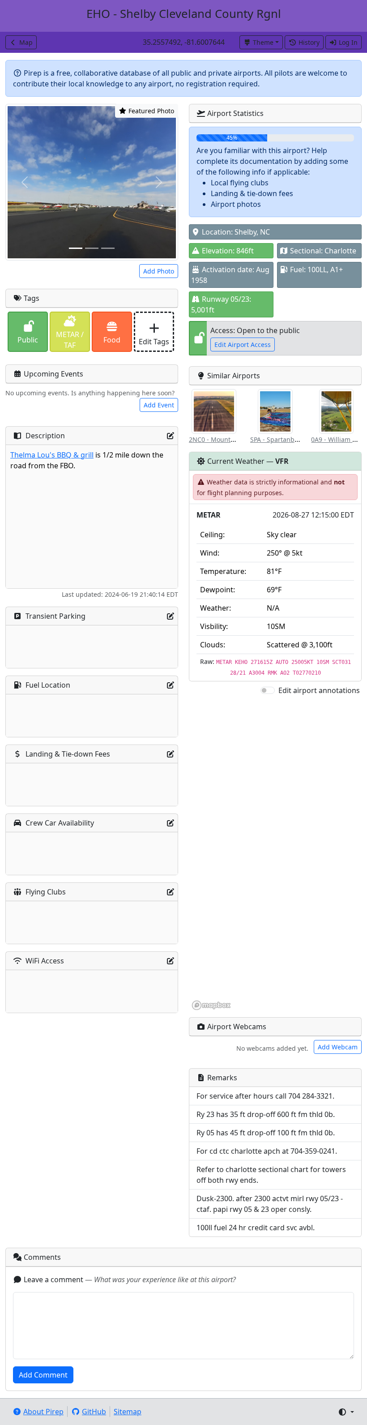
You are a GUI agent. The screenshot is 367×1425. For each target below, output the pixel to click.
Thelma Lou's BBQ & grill (52, 455)
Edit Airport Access (242, 344)
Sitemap (127, 1411)
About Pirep (43, 1411)
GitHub (94, 1411)
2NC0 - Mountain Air (219, 439)
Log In (348, 42)
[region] (275, 853)
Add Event (159, 405)
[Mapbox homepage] (211, 1005)
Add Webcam (338, 1047)
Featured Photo (150, 111)
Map (26, 42)
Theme (263, 42)
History (309, 42)
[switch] (267, 690)
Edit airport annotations (319, 690)
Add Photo (158, 271)
